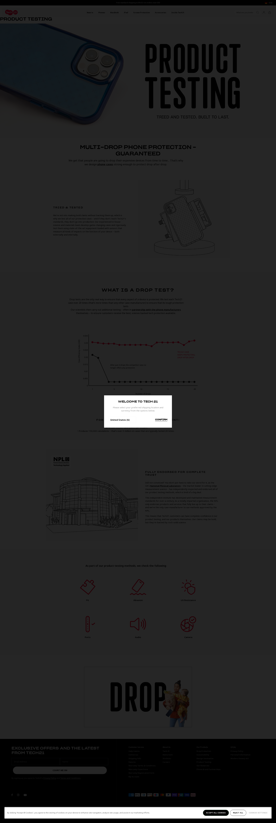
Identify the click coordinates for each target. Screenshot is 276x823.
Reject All (238, 812)
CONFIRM (161, 420)
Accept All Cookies (216, 812)
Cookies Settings (258, 812)
